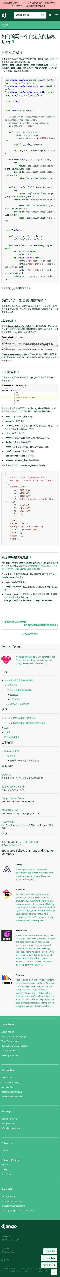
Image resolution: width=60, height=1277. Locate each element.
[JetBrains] (6, 899)
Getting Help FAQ (9, 1119)
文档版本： (49, 1265)
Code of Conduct (9, 1050)
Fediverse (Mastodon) (11, 1160)
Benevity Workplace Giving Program (17, 1210)
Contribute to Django (10, 1082)
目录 (6, 727)
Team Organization (10, 1041)
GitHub (4, 1150)
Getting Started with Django (14, 1036)
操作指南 (11, 756)
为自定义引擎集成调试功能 (19, 690)
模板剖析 (14, 694)
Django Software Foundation (14, 1046)
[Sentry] (6, 873)
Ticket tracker (8, 822)
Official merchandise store (13, 1206)
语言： (49, 1258)
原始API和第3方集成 (19, 704)
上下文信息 (15, 699)
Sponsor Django (8, 1196)
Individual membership (11, 1096)
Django (4, 15)
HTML (24, 842)
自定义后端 (12, 685)
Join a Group (7, 1077)
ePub (36, 842)
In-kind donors (10, 1239)
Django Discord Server (12, 798)
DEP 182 (12, 288)
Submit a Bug (7, 1087)
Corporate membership (11, 1201)
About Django (7, 1032)
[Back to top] (54, 1272)
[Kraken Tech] (6, 940)
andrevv (8, 1260)
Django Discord (8, 1123)
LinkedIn (5, 1169)
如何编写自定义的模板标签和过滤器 (40, 625)
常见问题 (6, 774)
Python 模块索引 (12, 737)
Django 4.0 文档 (11, 751)
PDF (30, 842)
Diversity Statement (10, 1055)
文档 (4, 25)
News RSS (6, 1174)
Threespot (8, 1251)
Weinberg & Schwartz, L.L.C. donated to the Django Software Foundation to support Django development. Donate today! (35, 660)
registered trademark (19, 1271)
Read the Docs (10, 845)
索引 (3, 786)
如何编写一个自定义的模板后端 (18, 680)
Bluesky (4, 1165)
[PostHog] (6, 983)
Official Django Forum (12, 810)
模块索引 (11, 786)
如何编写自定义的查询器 (14, 621)
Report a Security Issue (11, 1092)
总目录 (7, 732)
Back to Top (31, 634)
